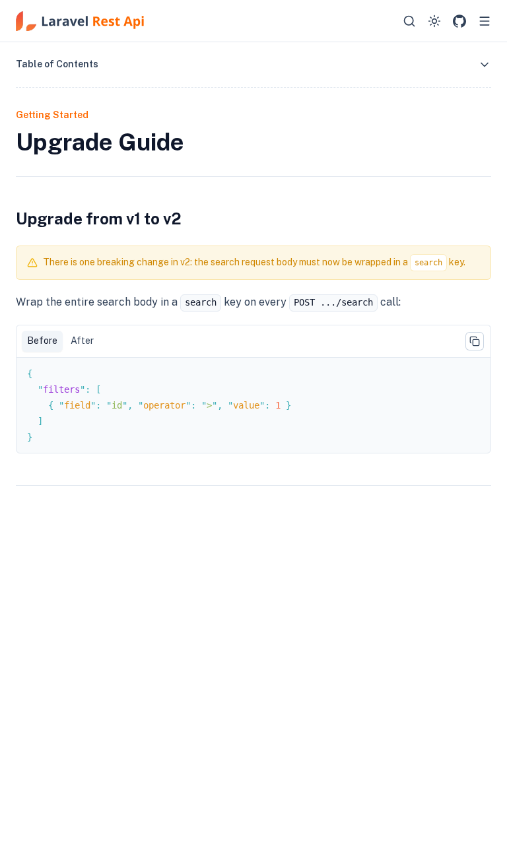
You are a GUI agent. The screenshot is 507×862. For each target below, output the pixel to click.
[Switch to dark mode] (434, 21)
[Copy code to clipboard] (474, 341)
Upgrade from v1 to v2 (99, 218)
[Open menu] (484, 21)
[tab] (42, 341)
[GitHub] (459, 21)
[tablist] (253, 341)
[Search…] (409, 21)
